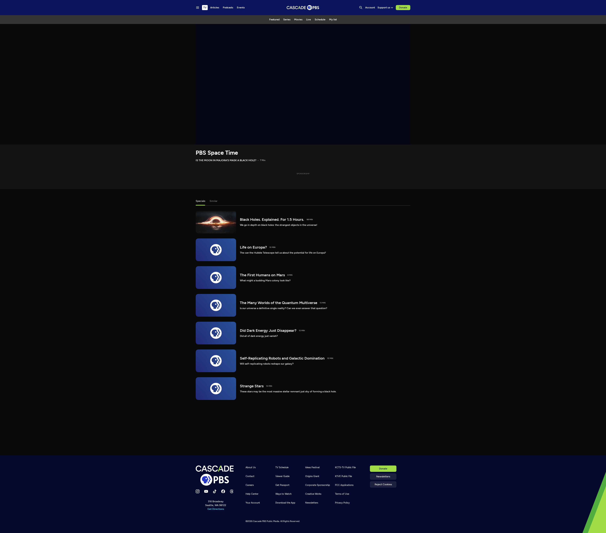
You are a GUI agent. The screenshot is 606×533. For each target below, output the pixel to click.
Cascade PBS (259, 521)
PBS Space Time (217, 152)
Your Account (253, 502)
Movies (298, 19)
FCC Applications (344, 485)
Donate (403, 7)
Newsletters (383, 476)
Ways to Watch (283, 493)
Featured (274, 19)
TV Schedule (281, 467)
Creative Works (313, 493)
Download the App (285, 502)
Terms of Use (342, 493)
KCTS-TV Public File (345, 467)
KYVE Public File (343, 476)
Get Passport (282, 485)
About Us (251, 467)
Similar (213, 200)
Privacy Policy (342, 502)
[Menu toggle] (197, 7)
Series (286, 19)
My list (333, 19)
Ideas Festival (312, 467)
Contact (250, 476)
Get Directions (215, 508)
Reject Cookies (383, 484)
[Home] (215, 476)
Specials (200, 200)
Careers (250, 485)
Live (308, 19)
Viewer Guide (282, 476)
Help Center (252, 493)
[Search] (361, 7)
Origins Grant (312, 476)
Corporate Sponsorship (317, 485)
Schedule (320, 19)
